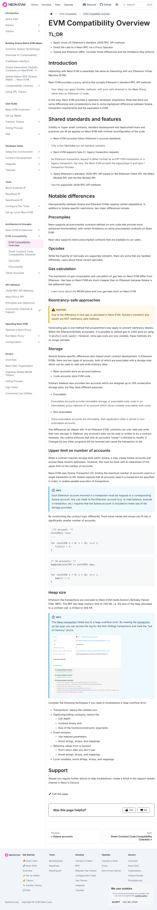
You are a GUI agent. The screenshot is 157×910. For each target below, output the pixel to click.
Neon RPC (82, 47)
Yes (131, 810)
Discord (91, 4)
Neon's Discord (70, 782)
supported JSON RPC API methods (81, 184)
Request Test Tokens (85, 870)
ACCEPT (116, 902)
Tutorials (79, 890)
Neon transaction (67, 622)
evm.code (115, 224)
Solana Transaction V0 (80, 473)
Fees (57, 4)
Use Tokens (81, 880)
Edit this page (60, 793)
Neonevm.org (12, 902)
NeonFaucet (55, 870)
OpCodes (69, 145)
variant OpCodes (93, 259)
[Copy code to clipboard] (150, 529)
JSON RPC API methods (110, 42)
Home (34, 4)
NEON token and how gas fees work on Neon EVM (106, 291)
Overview (133, 861)
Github (107, 4)
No (145, 810)
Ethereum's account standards (103, 138)
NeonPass (54, 865)
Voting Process (135, 875)
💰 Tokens (28, 880)
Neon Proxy (139, 89)
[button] (23, 25)
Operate (68, 4)
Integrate (80, 885)
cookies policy (141, 896)
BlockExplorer (56, 861)
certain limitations (94, 228)
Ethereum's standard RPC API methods (128, 82)
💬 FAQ (26, 890)
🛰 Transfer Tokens (32, 885)
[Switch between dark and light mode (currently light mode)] (116, 4)
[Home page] (51, 14)
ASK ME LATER (130, 902)
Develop (46, 4)
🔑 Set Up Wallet (31, 875)
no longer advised (58, 340)
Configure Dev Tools (85, 875)
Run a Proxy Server (111, 870)
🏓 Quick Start (30, 861)
